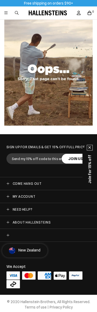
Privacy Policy (61, 307)
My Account (24, 196)
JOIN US (75, 159)
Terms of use (36, 307)
